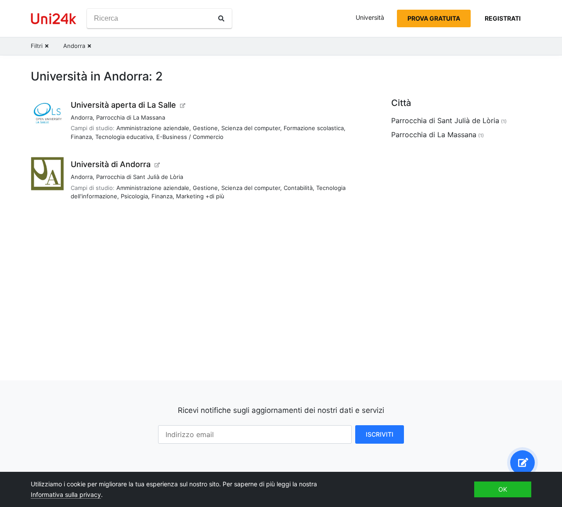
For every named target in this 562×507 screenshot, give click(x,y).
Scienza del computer (250, 127)
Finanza (81, 136)
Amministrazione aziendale (152, 127)
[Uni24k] (53, 19)
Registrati (503, 18)
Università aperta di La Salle (123, 104)
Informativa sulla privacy (66, 494)
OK (502, 489)
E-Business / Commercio (189, 136)
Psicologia (134, 196)
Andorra (82, 117)
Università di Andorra (111, 164)
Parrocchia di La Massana (130, 117)
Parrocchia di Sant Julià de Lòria (139, 176)
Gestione (205, 127)
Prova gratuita (433, 18)
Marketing (190, 196)
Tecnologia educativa (124, 136)
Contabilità (298, 187)
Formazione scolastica (314, 127)
